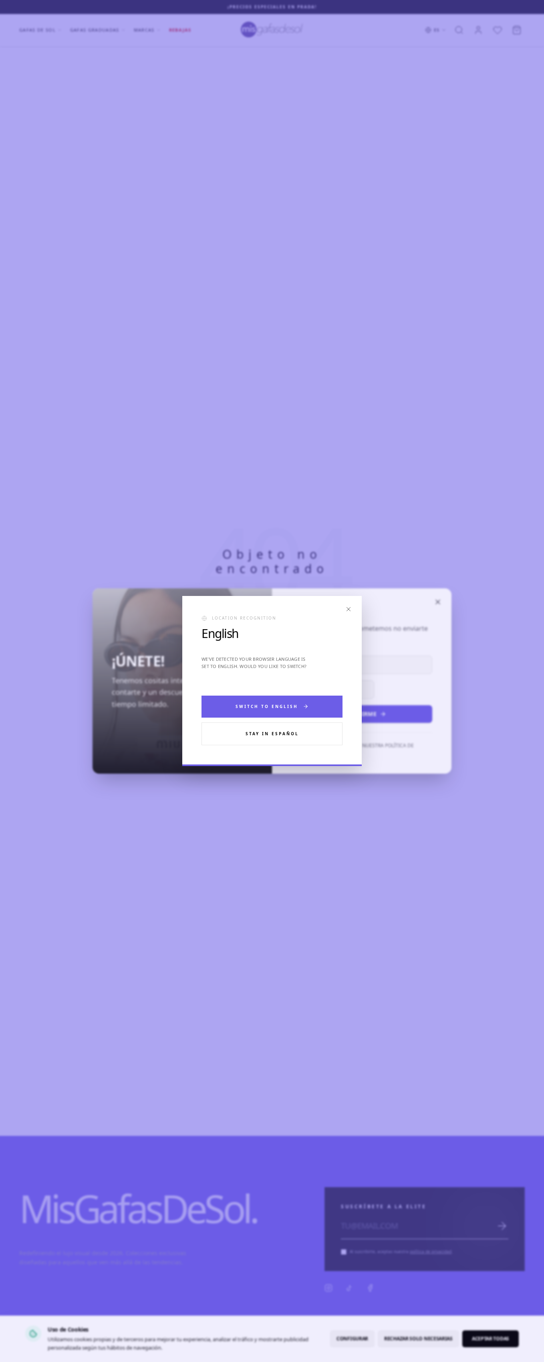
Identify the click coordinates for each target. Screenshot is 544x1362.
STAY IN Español (272, 733)
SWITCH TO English (267, 706)
